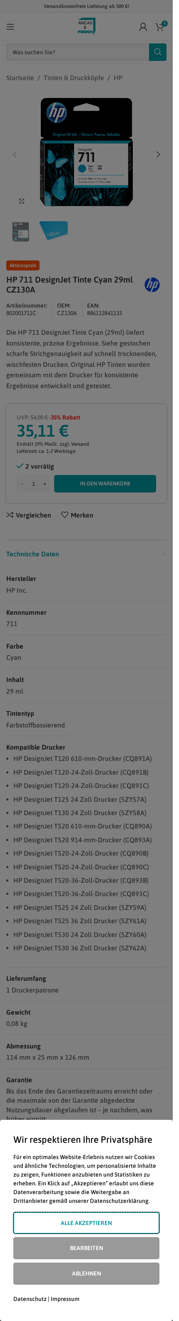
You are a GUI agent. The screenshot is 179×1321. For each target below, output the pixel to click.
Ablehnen (86, 1273)
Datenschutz (30, 1299)
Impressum (65, 1299)
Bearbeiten (86, 1248)
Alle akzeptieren (86, 1223)
